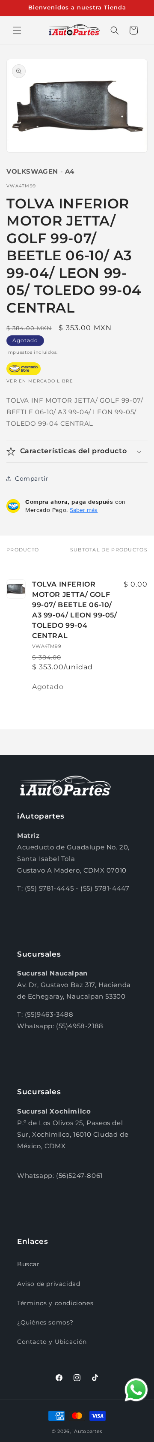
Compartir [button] (31, 478)
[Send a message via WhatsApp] (136, 1389)
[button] (17, 30)
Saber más (84, 510)
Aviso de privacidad (48, 1284)
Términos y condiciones (55, 1303)
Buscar (28, 1264)
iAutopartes (87, 1431)
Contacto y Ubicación (52, 1342)
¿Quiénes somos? (45, 1322)
